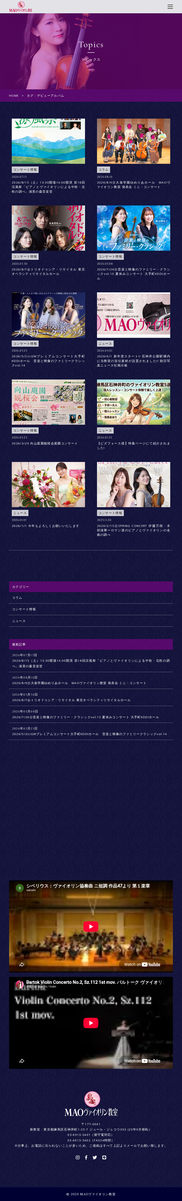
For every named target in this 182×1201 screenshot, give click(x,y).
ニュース (19, 621)
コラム (17, 598)
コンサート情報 (24, 609)
